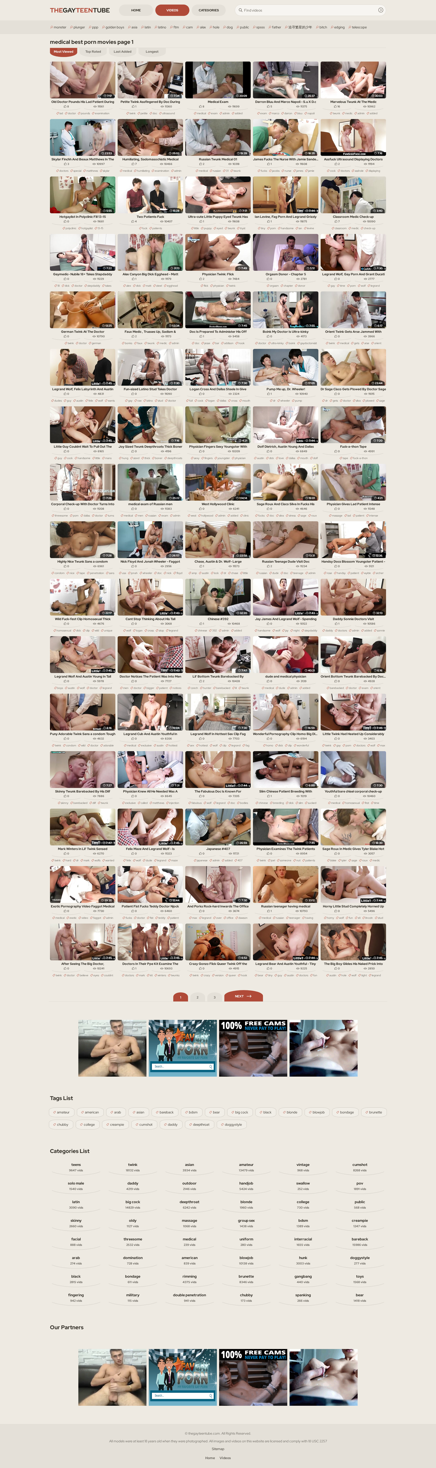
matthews (92, 171)
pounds (85, 113)
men (140, 515)
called (144, 803)
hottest (173, 745)
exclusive (146, 745)
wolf (363, 286)
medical (201, 113)
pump (298, 400)
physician (218, 286)
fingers (208, 458)
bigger (150, 688)
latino (162, 27)
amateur (63, 1112)
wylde (367, 573)
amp (194, 573)
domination (133, 1260)
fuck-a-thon (360, 458)
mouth (246, 400)
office (230, 918)
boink (292, 343)
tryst (242, 228)
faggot (97, 918)
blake (333, 860)
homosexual (64, 630)
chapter (288, 286)
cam (189, 27)
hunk (303, 1260)
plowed (370, 400)
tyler (344, 860)
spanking (303, 1298)
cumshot (145, 1124)
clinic (246, 515)
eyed (220, 228)
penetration (97, 573)
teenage (298, 573)
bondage (347, 1112)
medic (348, 113)
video (85, 918)
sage (382, 400)
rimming (190, 1279)
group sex (246, 1223)
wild (97, 630)
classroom (341, 228)
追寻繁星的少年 (300, 27)
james (299, 171)
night (296, 630)
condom (59, 573)
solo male (76, 1186)
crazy (207, 975)
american (92, 1112)
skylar (106, 171)
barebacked (223, 688)
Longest (152, 52)
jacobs (276, 171)
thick (147, 458)
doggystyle (233, 1124)
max (382, 745)
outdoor (189, 1186)
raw (139, 400)
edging (339, 27)
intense (373, 515)
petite (144, 113)
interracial (303, 1242)
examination (102, 113)
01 (227, 171)
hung (125, 458)
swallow (303, 1186)
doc (155, 113)
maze (174, 860)
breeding (278, 803)
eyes (96, 975)
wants (111, 400)
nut (298, 860)
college (89, 1124)
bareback (166, 1112)
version (219, 975)
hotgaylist (87, 228)
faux (139, 343)
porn (273, 228)
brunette (375, 1112)
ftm (176, 27)
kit (151, 975)
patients (157, 228)
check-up (369, 228)
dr (274, 400)
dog (230, 27)
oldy (133, 1223)
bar (217, 343)
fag (247, 745)
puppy (208, 228)
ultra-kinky (277, 343)
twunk (336, 113)
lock (216, 573)
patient (360, 515)
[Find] (380, 10)
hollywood (207, 515)
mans (108, 458)
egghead (172, 286)
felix (90, 400)
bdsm (193, 1112)
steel (159, 286)
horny (330, 918)
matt (148, 286)
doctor (72, 113)
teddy (161, 918)
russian (217, 171)
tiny (263, 228)
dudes (58, 400)
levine (310, 228)
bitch (323, 27)
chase (234, 573)
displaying (374, 171)
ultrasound (168, 113)
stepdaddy (93, 286)
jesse (207, 343)
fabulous (196, 803)
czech (194, 688)
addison (228, 343)
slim (301, 803)
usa (124, 573)
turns (111, 515)
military (132, 1298)
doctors (63, 171)
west (193, 515)
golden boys (115, 27)
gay (333, 286)
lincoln (369, 918)
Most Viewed (63, 52)
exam (214, 113)
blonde (292, 1112)
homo (269, 745)
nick (169, 573)
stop (161, 630)
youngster (224, 458)
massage (337, 515)
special (77, 171)
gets (356, 343)
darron (288, 113)
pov (360, 1186)
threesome (61, 515)
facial (76, 1242)
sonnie (381, 630)
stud (160, 400)
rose (329, 573)
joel (273, 860)
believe (84, 975)
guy (69, 400)
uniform (246, 1242)
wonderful (303, 745)
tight (364, 975)
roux (314, 515)
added (239, 113)
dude (275, 573)
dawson (243, 918)
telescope (359, 27)
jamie (311, 171)
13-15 (100, 228)
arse (366, 343)
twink (132, 113)
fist (151, 918)
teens (76, 1167)
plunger (79, 27)
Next (239, 996)
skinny (64, 803)
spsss (260, 27)
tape (345, 458)
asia (134, 27)
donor (301, 286)
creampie (117, 1124)
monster (60, 27)
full (191, 400)
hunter (207, 688)
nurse (288, 171)
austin (79, 400)
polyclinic (71, 228)
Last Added (122, 52)
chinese (202, 630)
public (244, 27)
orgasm (274, 286)
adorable (108, 745)
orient (377, 343)
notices (177, 688)
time (342, 286)
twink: (232, 286)
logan (211, 400)
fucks (264, 171)
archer (380, 573)
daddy (329, 630)
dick (67, 286)
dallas (223, 400)
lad (61, 113)
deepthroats (174, 458)
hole (216, 27)
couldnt (108, 975)
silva (358, 400)
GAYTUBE (80, 10)
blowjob (319, 1112)
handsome (287, 228)
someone (285, 860)
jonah (134, 573)
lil (236, 688)
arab (117, 1112)
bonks (128, 343)
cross (234, 400)
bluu (299, 113)
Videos (172, 10)
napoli (311, 113)
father (276, 27)
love (281, 458)
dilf (94, 803)
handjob (246, 1186)
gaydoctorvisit (308, 343)
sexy (196, 458)
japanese (202, 860)
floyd (179, 573)
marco (275, 113)
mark (86, 860)
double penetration (189, 1298)
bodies (244, 803)
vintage (303, 1167)
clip (88, 630)
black (267, 1112)
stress (292, 515)
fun (351, 918)
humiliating (143, 171)
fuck (144, 228)
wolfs (97, 860)
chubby (62, 1124)
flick (206, 286)
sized (136, 458)
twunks (175, 975)
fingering (76, 1298)
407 (240, 860)
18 (58, 286)
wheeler (285, 400)
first (367, 803)
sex (192, 745)
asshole (359, 171)
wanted (109, 860)
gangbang (303, 1279)
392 (214, 630)
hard (68, 860)
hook (241, 343)
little (196, 228)
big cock (241, 1112)
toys (359, 1279)
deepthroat (201, 1124)
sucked (312, 803)
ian (300, 228)
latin (148, 27)
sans (111, 573)
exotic (73, 918)
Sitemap (218, 1449)
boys (60, 688)
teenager (294, 918)
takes (108, 286)
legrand (375, 286)
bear (260, 975)
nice (71, 573)
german (96, 343)
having (309, 918)
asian (140, 1112)
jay (286, 630)
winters (162, 975)
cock (333, 171)
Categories (209, 10)
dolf (315, 458)
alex (203, 27)
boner (158, 458)
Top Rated (93, 52)
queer (232, 975)
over (219, 918)
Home (136, 10)
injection (174, 803)
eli (359, 918)
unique (108, 630)
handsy (341, 573)
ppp (95, 27)
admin (226, 113)
